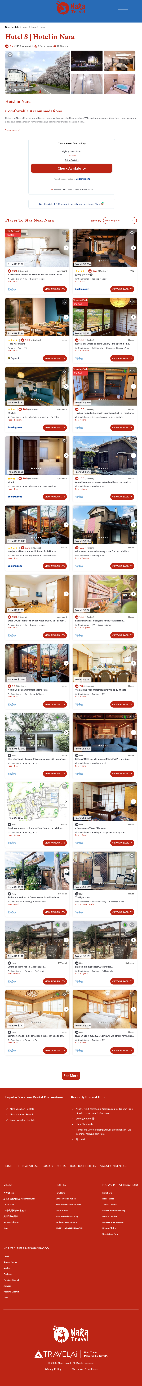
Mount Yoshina (109, 1216)
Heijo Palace (108, 1198)
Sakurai (7, 1286)
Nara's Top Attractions (120, 1184)
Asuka (84, 489)
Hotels (60, 1184)
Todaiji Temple (109, 1204)
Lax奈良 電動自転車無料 (14, 1210)
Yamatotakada (88, 904)
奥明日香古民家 (10, 1216)
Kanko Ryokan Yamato (66, 1222)
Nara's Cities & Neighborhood (26, 1248)
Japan (25, 26)
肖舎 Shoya (8, 1192)
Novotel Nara (61, 1210)
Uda (83, 281)
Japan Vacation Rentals (22, 1119)
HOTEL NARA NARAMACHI (69, 1228)
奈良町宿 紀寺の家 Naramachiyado (19, 1198)
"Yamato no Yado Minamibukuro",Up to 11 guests (100, 689)
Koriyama (18, 420)
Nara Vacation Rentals (22, 1108)
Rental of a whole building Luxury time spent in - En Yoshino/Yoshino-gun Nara (103, 1131)
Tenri (6, 1256)
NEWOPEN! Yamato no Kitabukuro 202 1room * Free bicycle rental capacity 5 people (104, 1110)
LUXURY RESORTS (54, 1165)
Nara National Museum (113, 1222)
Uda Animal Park (110, 1234)
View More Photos (19, 89)
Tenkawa (7, 1274)
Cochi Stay (8, 1204)
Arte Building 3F (11, 1222)
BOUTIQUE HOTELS (83, 1165)
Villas (7, 1184)
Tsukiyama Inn (82, 897)
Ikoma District (10, 1262)
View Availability (55, 289)
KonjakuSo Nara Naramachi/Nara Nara (27, 689)
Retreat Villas (27, 1165)
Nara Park (107, 1192)
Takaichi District (11, 1280)
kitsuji (11, 482)
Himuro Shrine (109, 1228)
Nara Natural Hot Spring (66, 1216)
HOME (7, 1165)
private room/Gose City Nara (90, 828)
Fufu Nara (60, 1192)
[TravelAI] (55, 1354)
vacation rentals (113, 1165)
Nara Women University (113, 1210)
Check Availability (72, 168)
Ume (5, 1228)
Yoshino (85, 350)
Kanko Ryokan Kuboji (65, 1198)
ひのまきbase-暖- (84, 274)
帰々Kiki (12, 413)
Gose (84, 835)
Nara (34, 26)
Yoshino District (11, 1291)
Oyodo (17, 904)
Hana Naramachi (16, 343)
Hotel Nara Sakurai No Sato (68, 1204)
